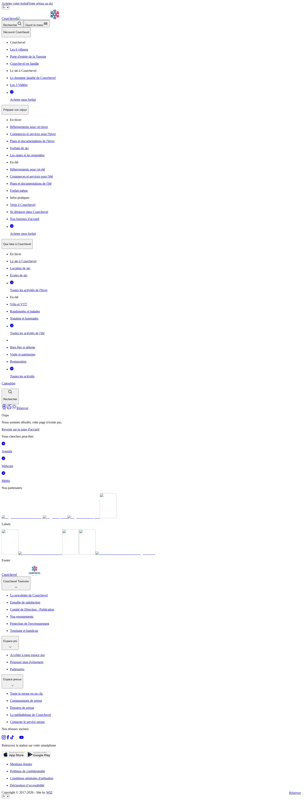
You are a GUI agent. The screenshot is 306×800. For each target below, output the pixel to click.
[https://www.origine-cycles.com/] (108, 517)
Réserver (295, 793)
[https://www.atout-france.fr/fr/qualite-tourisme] (10, 553)
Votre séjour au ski (40, 3)
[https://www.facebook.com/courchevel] (8, 738)
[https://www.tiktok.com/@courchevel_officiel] (12, 738)
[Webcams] (4, 408)
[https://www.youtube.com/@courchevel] (21, 738)
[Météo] (14, 408)
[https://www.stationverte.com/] (70, 553)
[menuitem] (16, 32)
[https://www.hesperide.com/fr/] (55, 517)
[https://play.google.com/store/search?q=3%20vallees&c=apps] (38, 757)
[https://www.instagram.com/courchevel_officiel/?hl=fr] (4, 738)
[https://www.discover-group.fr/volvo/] (22, 517)
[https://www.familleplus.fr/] (40, 553)
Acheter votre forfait (15, 3)
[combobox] (153, 215)
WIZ (49, 792)
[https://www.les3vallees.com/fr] (87, 553)
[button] (10, 396)
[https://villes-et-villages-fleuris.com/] (125, 553)
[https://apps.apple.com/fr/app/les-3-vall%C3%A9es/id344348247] (14, 757)
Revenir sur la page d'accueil (20, 429)
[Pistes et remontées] (9, 408)
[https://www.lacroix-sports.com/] (83, 517)
